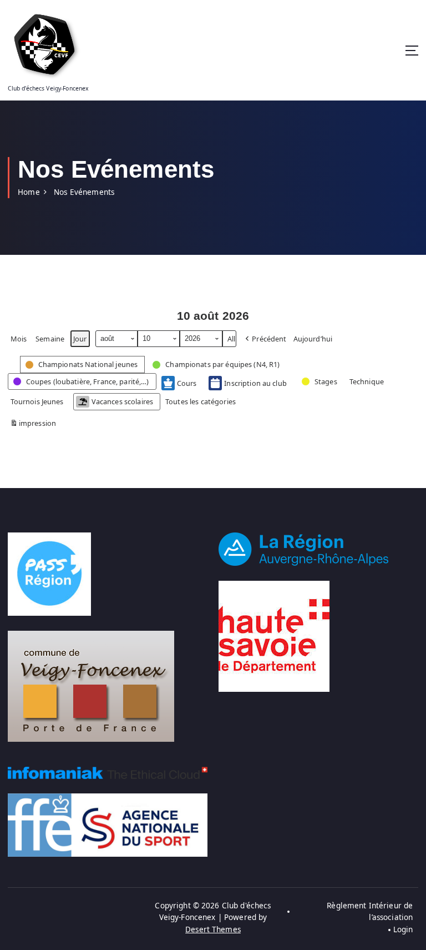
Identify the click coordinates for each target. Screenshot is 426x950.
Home (29, 192)
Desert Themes (213, 929)
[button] (265, 339)
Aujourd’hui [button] (313, 339)
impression (33, 425)
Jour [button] (80, 339)
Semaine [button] (50, 339)
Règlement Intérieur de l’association (370, 912)
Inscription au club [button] (255, 383)
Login (403, 929)
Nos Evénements (84, 192)
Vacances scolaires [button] (122, 401)
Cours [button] (187, 383)
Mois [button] (19, 339)
